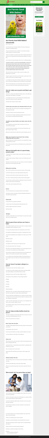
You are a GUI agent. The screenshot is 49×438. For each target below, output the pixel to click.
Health (17, 4)
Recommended (32, 4)
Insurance (28, 4)
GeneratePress (28, 436)
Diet (8, 4)
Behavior (11, 4)
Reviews (25, 4)
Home (6, 4)
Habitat (20, 4)
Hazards (14, 4)
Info (22, 4)
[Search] (43, 2)
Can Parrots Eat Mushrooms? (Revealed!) (12, 432)
